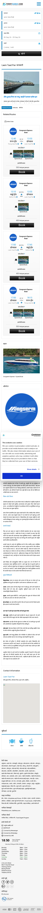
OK (21, 476)
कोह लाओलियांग (31, 768)
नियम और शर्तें (5, 803)
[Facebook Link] (3, 882)
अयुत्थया (4, 763)
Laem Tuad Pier (29, 144)
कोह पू (24, 766)
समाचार (38, 798)
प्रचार (29, 798)
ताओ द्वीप (12, 776)
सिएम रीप (13, 786)
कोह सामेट (21, 771)
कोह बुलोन (35, 766)
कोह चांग (32, 763)
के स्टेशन (24, 798)
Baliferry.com (16, 810)
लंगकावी (19, 783)
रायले (10, 783)
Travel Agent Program (22, 817)
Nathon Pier (12, 197)
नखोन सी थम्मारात (35, 776)
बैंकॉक (27, 781)
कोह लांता (4, 771)
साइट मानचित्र (26, 803)
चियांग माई (16, 773)
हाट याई (9, 791)
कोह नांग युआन (12, 766)
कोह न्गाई (19, 766)
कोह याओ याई (23, 768)
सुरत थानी (18, 786)
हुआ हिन (14, 791)
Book (22, 172)
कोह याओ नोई (15, 768)
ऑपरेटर (21, 107)
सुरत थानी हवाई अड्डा (18, 788)
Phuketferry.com (6, 810)
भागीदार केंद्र (5, 817)
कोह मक (4, 768)
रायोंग (14, 783)
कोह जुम (38, 763)
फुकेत (23, 781)
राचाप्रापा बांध (5, 783)
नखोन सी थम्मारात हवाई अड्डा (21, 778)
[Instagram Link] (12, 882)
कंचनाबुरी (15, 763)
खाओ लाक (31, 771)
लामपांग (24, 783)
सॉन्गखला (4, 791)
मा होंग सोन (33, 781)
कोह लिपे (9, 771)
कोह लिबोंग (15, 771)
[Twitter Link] (7, 882)
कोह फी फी (29, 766)
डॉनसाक (30, 141)
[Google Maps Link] (3, 886)
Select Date (9, 121)
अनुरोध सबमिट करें (8, 825)
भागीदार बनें (12, 817)
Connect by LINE (9, 835)
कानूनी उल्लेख (36, 801)
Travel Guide (28, 801)
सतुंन (33, 783)
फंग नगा (14, 781)
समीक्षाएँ (8, 801)
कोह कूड (20, 763)
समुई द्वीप (13, 194)
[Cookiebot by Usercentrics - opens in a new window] (31, 435)
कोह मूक (9, 768)
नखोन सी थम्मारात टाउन (7, 778)
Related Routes (6, 107)
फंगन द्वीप (13, 141)
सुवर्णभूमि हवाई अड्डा (30, 788)
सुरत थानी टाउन (26, 786)
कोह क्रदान (26, 763)
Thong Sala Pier (13, 144)
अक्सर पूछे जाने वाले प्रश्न (17, 801)
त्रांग (16, 776)
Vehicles (15, 107)
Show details (32, 469)
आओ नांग (9, 763)
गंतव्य (5, 798)
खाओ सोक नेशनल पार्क (7, 773)
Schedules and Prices (14, 798)
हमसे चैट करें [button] (7, 828)
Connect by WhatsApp (10, 833)
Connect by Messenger (11, 830)
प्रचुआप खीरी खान (6, 781)
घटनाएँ (33, 798)
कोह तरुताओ (5, 766)
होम (2, 798)
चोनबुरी (36, 773)
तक (8, 776)
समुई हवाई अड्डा (6, 786)
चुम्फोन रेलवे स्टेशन (28, 773)
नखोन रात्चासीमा (26, 776)
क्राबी (26, 771)
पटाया (36, 778)
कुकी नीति (19, 803)
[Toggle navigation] (39, 4)
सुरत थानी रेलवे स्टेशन (7, 788)
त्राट (20, 776)
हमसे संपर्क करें (35, 803)
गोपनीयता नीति (12, 803)
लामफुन (29, 783)
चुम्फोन (21, 773)
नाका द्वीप (32, 778)
